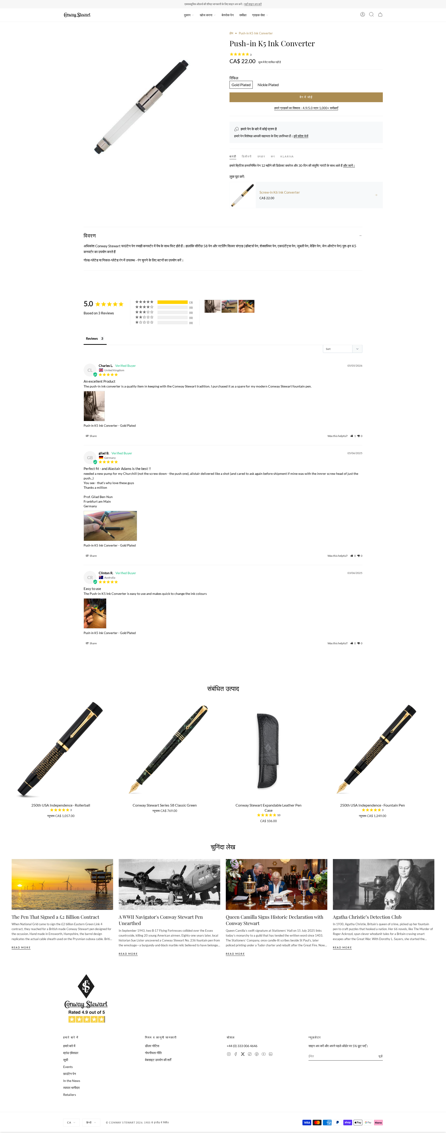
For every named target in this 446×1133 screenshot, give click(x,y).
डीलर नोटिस (152, 1046)
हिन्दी (89, 1122)
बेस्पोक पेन (228, 15)
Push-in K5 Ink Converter (101, 425)
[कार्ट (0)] (380, 15)
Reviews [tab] (92, 338)
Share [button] (93, 436)
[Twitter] (243, 1054)
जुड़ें (380, 1056)
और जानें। (349, 165)
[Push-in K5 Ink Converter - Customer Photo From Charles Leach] (212, 306)
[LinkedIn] (271, 1054)
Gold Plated (241, 84)
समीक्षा (242, 15)
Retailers (69, 1095)
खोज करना (206, 15)
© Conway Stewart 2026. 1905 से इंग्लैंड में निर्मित (137, 1122)
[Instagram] (229, 1054)
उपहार (261, 156)
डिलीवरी (247, 156)
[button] (353, 436)
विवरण (90, 235)
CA (69, 1122)
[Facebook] (236, 1054)
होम (231, 33)
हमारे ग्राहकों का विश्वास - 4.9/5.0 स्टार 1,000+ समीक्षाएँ (306, 108)
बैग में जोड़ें (306, 97)
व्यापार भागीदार (71, 1088)
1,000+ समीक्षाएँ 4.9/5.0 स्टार (244, 4)
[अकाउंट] (362, 15)
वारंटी (233, 156)
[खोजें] (371, 15)
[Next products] (432, 746)
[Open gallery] (139, 107)
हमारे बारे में (69, 1046)
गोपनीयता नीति (153, 1053)
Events (68, 1067)
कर (273, 156)
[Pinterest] (257, 1054)
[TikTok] (250, 1054)
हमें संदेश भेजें (301, 136)
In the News (71, 1081)
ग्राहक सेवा (258, 15)
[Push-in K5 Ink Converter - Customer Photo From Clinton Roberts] (246, 306)
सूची (65, 1060)
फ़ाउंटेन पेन (69, 1074)
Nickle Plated (268, 84)
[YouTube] (264, 1054)
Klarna (287, 156)
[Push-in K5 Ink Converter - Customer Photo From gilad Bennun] (229, 306)
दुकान (187, 15)
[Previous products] (13, 746)
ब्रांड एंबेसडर (70, 1053)
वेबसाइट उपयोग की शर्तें (158, 1060)
